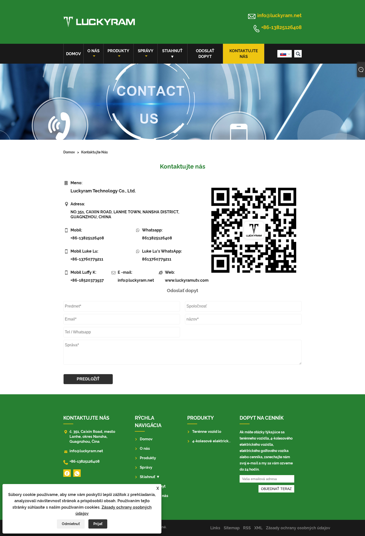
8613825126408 (157, 238)
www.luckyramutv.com (183, 280)
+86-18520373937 (87, 280)
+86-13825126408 (281, 28)
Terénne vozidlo (206, 431)
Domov (73, 53)
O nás (93, 50)
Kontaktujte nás (243, 53)
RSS (247, 528)
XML (258, 528)
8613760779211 (156, 259)
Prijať (97, 524)
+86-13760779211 (87, 259)
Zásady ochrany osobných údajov (298, 528)
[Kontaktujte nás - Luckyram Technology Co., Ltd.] (99, 21)
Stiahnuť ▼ (172, 53)
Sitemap (232, 528)
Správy (145, 50)
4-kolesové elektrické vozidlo (218, 441)
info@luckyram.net (279, 15)
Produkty (118, 50)
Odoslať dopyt (205, 53)
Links (215, 528)
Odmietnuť (71, 524)
